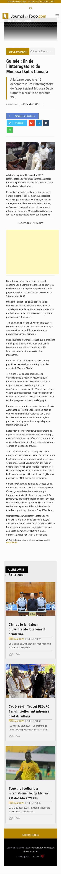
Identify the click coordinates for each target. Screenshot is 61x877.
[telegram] (46, 123)
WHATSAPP (11, 542)
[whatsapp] (10, 130)
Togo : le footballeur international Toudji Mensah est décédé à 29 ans (29, 793)
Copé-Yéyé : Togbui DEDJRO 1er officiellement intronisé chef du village (29, 711)
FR (30, 8)
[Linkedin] (39, 123)
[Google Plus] (32, 123)
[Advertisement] (32, 252)
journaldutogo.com (40, 847)
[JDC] (24, 16)
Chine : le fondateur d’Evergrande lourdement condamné (27, 629)
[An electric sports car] (30, 599)
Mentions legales (30, 835)
